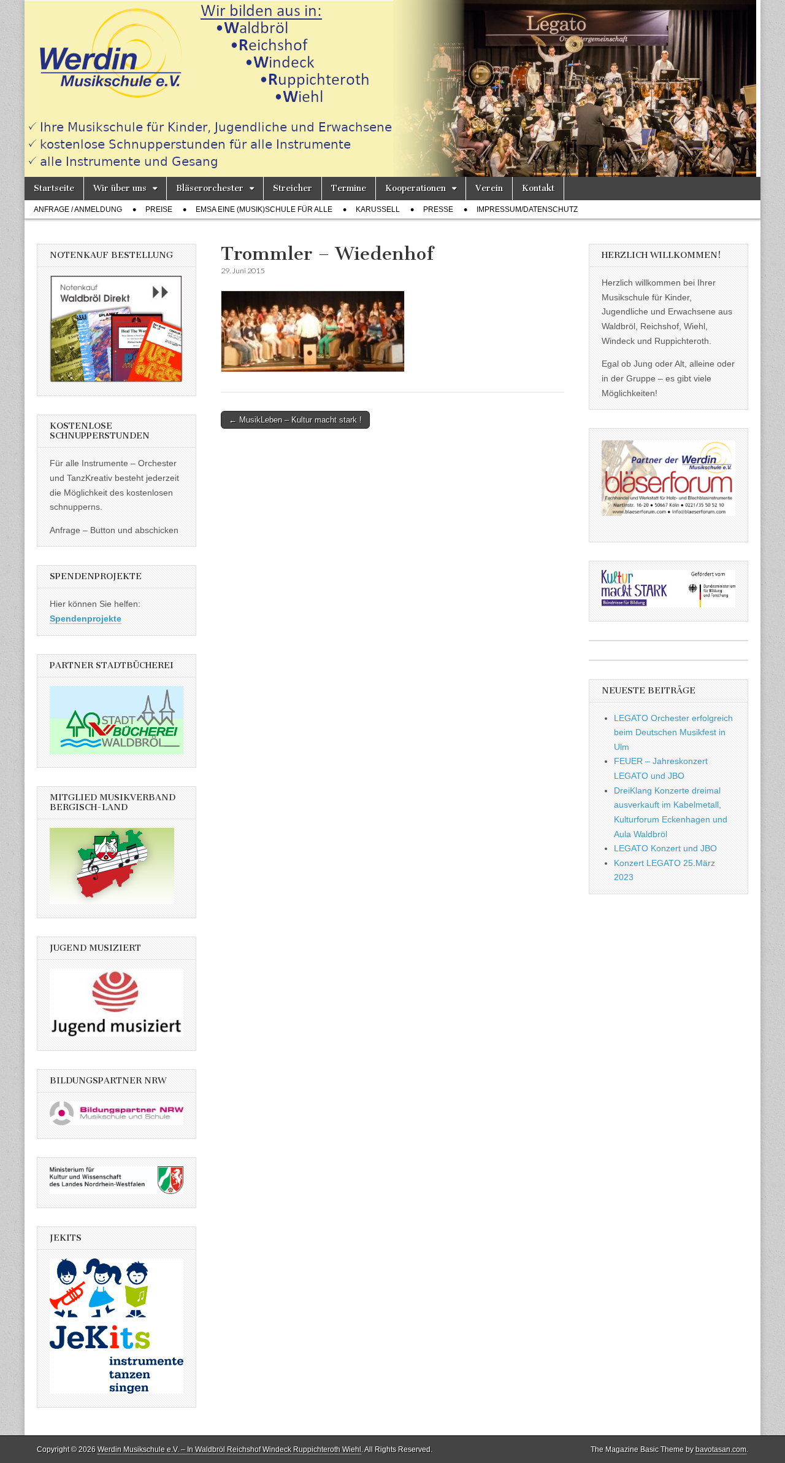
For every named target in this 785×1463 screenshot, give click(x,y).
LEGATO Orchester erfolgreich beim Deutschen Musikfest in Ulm (673, 732)
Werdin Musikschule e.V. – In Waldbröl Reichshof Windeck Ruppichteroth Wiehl (229, 1449)
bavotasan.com (720, 1449)
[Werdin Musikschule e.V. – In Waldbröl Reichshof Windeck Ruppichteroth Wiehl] (392, 88)
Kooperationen (415, 188)
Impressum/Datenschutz (527, 209)
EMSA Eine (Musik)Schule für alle (264, 209)
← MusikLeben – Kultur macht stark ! (295, 419)
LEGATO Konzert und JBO (665, 848)
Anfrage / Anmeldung (78, 209)
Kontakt (538, 188)
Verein (489, 188)
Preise (158, 209)
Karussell (378, 209)
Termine (348, 188)
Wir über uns (120, 188)
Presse (438, 209)
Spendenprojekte (85, 618)
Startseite (54, 188)
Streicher (292, 188)
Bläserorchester (209, 188)
